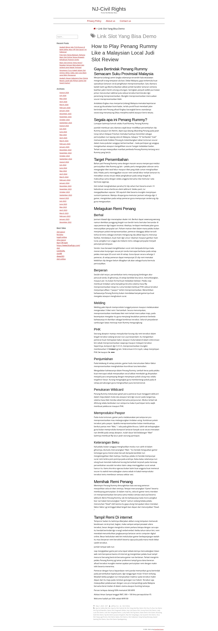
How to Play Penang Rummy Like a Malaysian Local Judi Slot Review (124, 52)
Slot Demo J (124, 617)
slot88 (59, 253)
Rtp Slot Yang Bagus (132, 615)
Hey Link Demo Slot (133, 610)
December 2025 (65, 114)
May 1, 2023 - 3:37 (102, 606)
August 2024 (64, 162)
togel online (62, 237)
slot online (61, 259)
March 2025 (63, 141)
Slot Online (126, 606)
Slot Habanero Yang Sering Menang (140, 617)
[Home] (94, 28)
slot (58, 248)
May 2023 (63, 207)
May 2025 (63, 135)
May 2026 (63, 99)
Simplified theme (159, 629)
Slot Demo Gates (113, 617)
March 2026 (63, 105)
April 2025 (63, 138)
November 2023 (65, 189)
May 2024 (63, 171)
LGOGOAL (61, 251)
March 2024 (63, 177)
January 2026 (64, 111)
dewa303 (60, 256)
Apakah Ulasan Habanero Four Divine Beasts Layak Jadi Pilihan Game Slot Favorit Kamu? (73, 80)
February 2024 (64, 180)
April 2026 (63, 102)
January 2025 (64, 147)
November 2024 (65, 153)
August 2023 (64, 198)
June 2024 (63, 168)
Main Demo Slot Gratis (147, 612)
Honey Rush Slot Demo (148, 610)
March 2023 (63, 213)
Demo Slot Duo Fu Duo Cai (148, 608)
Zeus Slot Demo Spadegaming (117, 619)
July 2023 (62, 201)
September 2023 (65, 195)
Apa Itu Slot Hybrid (117, 608)
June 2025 (63, 132)
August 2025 (64, 126)
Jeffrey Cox (115, 606)
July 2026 (62, 95)
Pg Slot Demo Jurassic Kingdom (114, 615)
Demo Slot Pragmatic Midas (116, 610)
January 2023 (64, 219)
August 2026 (64, 93)
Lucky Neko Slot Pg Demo (130, 612)
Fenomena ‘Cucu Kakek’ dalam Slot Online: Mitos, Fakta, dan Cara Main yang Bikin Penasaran (73, 72)
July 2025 (62, 129)
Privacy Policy (94, 21)
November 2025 (65, 117)
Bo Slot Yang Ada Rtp (132, 608)
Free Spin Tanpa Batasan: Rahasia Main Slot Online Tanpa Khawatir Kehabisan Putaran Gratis (72, 57)
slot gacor (61, 232)
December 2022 (65, 222)
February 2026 (64, 108)
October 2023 (64, 192)
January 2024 (64, 183)
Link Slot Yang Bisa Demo (112, 612)
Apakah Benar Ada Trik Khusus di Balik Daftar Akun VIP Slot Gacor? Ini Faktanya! (73, 49)
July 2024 (62, 165)
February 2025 (64, 144)
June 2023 (63, 204)
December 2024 (65, 150)
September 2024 (65, 159)
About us (110, 21)
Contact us (125, 21)
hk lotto (60, 234)
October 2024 (64, 156)
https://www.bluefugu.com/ (68, 245)
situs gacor (61, 240)
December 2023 (65, 186)
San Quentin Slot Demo (148, 615)
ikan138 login (62, 242)
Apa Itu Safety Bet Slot (102, 608)
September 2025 (65, 123)
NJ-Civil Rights (109, 9)
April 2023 (63, 210)
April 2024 (63, 174)
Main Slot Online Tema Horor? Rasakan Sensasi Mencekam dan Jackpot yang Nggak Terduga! (71, 65)
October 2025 (64, 120)
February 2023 (64, 216)
